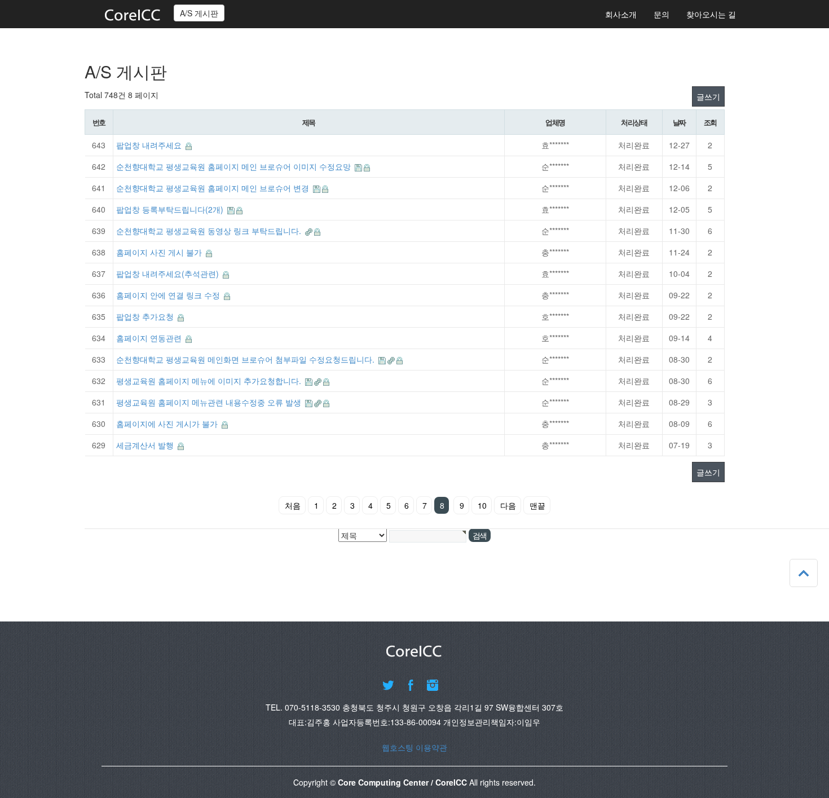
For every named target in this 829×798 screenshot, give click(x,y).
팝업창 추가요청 (146, 316)
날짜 (679, 122)
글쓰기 (708, 96)
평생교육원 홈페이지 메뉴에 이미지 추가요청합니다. (209, 380)
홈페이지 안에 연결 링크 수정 (169, 295)
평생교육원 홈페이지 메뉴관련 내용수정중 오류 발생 (209, 402)
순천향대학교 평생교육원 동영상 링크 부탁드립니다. (209, 230)
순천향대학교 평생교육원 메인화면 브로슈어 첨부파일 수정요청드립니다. (246, 359)
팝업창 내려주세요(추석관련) (168, 273)
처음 (293, 505)
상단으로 (804, 573)
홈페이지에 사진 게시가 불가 (168, 423)
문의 (661, 14)
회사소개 (621, 14)
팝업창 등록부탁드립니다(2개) (171, 209)
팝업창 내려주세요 (150, 145)
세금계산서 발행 (146, 445)
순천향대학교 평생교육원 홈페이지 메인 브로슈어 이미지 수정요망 (234, 166)
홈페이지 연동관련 (150, 337)
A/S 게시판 (199, 13)
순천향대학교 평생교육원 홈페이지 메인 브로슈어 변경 (213, 187)
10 (482, 505)
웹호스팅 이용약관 (414, 747)
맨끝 (537, 505)
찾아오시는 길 (711, 14)
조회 (710, 122)
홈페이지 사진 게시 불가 (160, 252)
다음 (508, 505)
